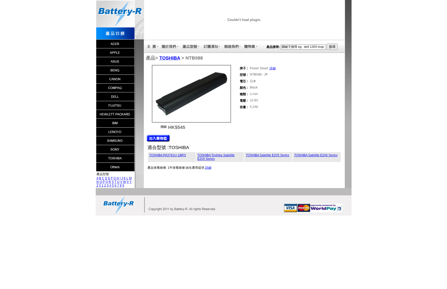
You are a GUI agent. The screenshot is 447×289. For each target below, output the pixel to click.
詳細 (273, 68)
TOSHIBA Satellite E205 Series (267, 155)
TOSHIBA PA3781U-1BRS (167, 155)
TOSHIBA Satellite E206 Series (316, 155)
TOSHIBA (169, 58)
